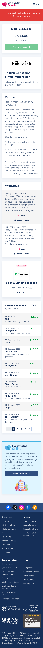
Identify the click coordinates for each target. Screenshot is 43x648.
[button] (21, 274)
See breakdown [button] (21, 40)
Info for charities (8, 525)
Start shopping (20, 473)
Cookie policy (28, 583)
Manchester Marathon (10, 599)
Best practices (28, 568)
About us (5, 521)
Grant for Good (7, 545)
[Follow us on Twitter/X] (14, 509)
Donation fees (28, 564)
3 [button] (21, 429)
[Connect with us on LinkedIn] (28, 509)
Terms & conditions (30, 576)
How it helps (7, 537)
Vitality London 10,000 (10, 582)
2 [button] (17, 429)
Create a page (7, 564)
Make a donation (29, 521)
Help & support (7, 549)
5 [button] (29, 429)
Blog (3, 533)
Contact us (6, 552)
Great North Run (8, 578)
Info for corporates (9, 529)
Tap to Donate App (9, 541)
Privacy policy (28, 580)
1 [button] (14, 429)
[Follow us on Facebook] (8, 509)
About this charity (20, 293)
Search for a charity (30, 525)
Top (36, 306)
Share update (23, 220)
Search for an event (9, 568)
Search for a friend (30, 529)
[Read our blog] (34, 509)
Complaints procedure (31, 572)
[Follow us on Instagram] (21, 509)
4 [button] (25, 429)
